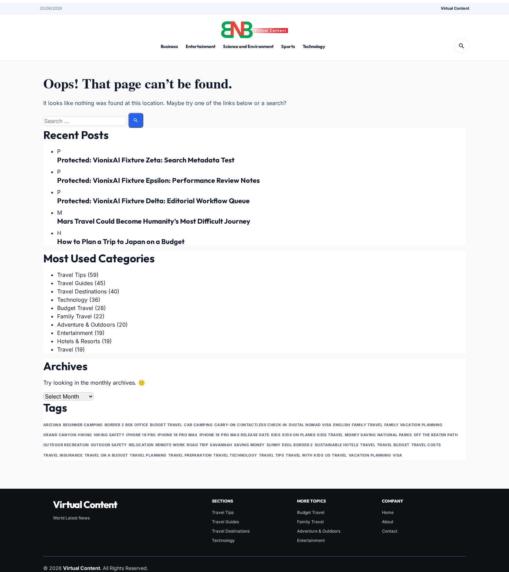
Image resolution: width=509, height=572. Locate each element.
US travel (336, 455)
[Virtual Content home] (254, 28)
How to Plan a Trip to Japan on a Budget (121, 241)
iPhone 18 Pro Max (178, 435)
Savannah (221, 445)
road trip (197, 445)
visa (397, 455)
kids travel (330, 435)
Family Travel (74, 316)
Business (169, 46)
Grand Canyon (59, 435)
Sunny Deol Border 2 (290, 445)
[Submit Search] (135, 120)
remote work (170, 445)
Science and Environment (248, 46)
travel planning (148, 455)
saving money (249, 445)
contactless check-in (262, 425)
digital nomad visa (310, 425)
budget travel (166, 425)
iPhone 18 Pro (141, 435)
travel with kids (304, 455)
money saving (360, 435)
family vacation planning (413, 425)
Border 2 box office (126, 425)
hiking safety (109, 435)
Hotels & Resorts (78, 341)
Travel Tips (71, 274)
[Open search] (461, 46)
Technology (314, 46)
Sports (288, 46)
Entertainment (200, 46)
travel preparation (190, 455)
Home (388, 512)
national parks (394, 435)
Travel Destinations (82, 291)
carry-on (224, 425)
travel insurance (63, 455)
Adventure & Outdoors (86, 324)
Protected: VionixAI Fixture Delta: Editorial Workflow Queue (153, 200)
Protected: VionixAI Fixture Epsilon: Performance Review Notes (158, 180)
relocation (141, 445)
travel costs (426, 445)
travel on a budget (106, 455)
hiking (85, 435)
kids (276, 435)
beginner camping (83, 425)
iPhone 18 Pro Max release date (234, 435)
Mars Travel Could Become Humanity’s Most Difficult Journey (153, 221)
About (387, 521)
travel (367, 445)
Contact (390, 531)
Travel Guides (75, 283)
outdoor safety (109, 445)
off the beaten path (436, 435)
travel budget (393, 445)
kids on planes (298, 435)
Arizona (52, 425)
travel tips (271, 455)
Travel (65, 349)
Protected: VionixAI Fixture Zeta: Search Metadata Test (145, 160)
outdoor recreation (66, 445)
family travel (367, 425)
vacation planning (370, 455)
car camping (198, 425)
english (341, 425)
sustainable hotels (337, 445)
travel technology (235, 455)
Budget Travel (75, 307)
